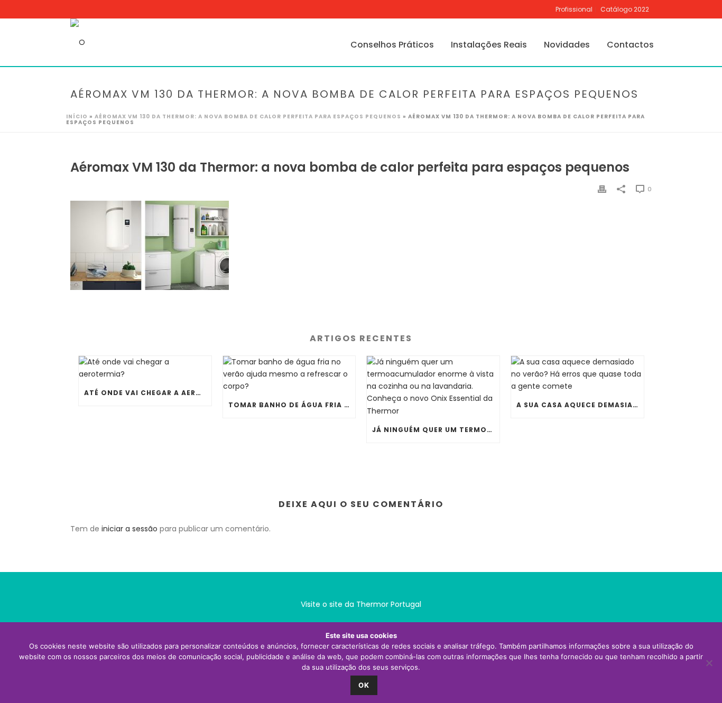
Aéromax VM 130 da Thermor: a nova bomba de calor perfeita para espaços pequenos (248, 116)
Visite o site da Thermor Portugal (361, 604)
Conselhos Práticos (392, 45)
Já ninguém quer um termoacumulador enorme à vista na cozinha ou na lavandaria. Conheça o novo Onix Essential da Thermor (435, 429)
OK (363, 685)
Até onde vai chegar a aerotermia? (147, 392)
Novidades (567, 45)
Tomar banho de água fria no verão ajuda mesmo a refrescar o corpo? (292, 404)
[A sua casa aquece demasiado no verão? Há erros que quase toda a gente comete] (577, 374)
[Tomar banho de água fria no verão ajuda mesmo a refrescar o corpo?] (289, 374)
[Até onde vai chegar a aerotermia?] (145, 368)
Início (77, 116)
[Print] (602, 189)
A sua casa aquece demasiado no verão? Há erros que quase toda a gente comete (580, 404)
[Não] (709, 663)
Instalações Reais (489, 45)
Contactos (630, 45)
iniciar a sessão (129, 528)
